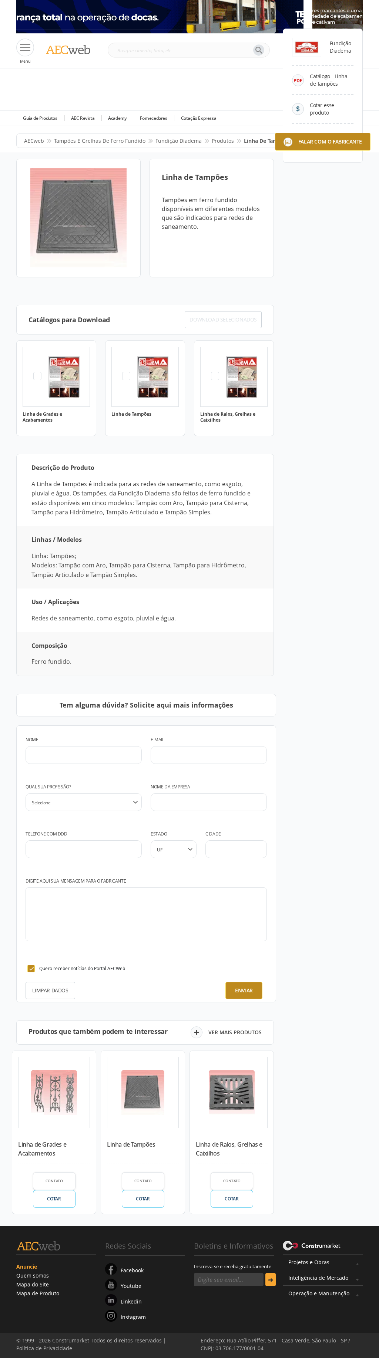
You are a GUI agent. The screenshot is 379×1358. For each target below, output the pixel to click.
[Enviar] (270, 1279)
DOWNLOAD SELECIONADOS (223, 319)
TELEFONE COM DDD (46, 834)
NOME (32, 739)
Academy (117, 118)
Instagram (133, 1317)
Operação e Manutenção (318, 1293)
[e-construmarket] (312, 1245)
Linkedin (131, 1301)
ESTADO (159, 834)
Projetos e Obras (308, 1262)
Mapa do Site (32, 1284)
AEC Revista (83, 118)
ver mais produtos (235, 1032)
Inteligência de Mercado (318, 1277)
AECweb (34, 140)
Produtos (223, 140)
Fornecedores (153, 118)
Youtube (131, 1285)
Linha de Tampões (131, 1144)
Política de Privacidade (109, 1342)
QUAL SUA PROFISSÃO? (48, 787)
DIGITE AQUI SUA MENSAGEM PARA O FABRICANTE (76, 881)
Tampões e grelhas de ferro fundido (99, 140)
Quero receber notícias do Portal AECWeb (82, 968)
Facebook (132, 1270)
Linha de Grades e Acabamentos (42, 1148)
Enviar (244, 990)
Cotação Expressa (199, 118)
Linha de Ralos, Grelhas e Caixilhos (229, 1148)
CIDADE (213, 834)
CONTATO (54, 1180)
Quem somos (32, 1275)
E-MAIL (157, 739)
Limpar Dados (50, 990)
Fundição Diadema (178, 140)
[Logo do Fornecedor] (306, 47)
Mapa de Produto (37, 1293)
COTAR (54, 1199)
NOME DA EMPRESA (170, 787)
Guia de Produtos (40, 118)
